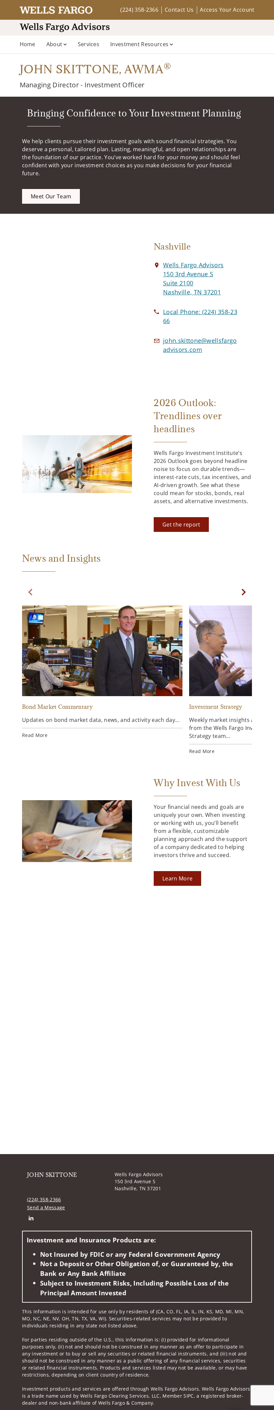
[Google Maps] (77, 300)
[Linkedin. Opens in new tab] (31, 1218)
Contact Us (179, 9)
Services (89, 44)
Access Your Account (227, 9)
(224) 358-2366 (139, 9)
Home (27, 44)
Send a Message (46, 1207)
